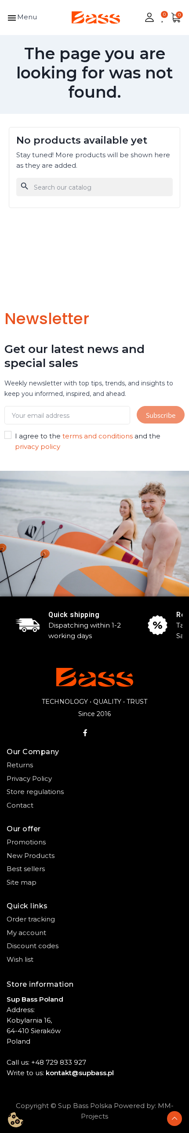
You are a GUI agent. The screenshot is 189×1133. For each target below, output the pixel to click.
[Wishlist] (162, 17)
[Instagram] (104, 733)
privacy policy (37, 446)
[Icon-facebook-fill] (85, 733)
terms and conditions (97, 436)
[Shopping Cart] (176, 17)
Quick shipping (73, 615)
